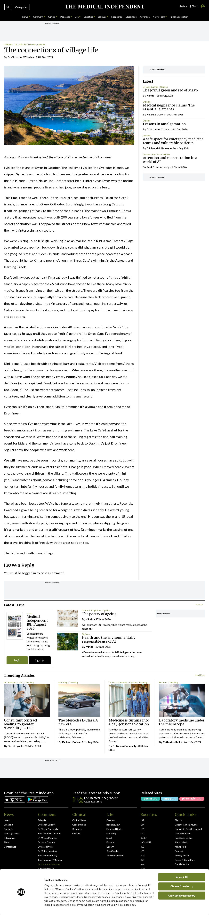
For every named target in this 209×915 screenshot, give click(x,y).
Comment (8, 44)
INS (142, 859)
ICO (143, 868)
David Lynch (15, 745)
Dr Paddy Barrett (46, 824)
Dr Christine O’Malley (49, 864)
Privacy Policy (182, 855)
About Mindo (181, 842)
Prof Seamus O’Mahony (50, 859)
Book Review (113, 824)
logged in (29, 573)
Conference (10, 846)
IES (142, 846)
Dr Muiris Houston (47, 851)
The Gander (112, 851)
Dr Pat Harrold (45, 846)
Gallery (110, 846)
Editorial (42, 820)
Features (163, 682)
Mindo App (180, 846)
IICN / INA (146, 842)
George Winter (46, 868)
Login (17, 660)
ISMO (144, 837)
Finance (110, 842)
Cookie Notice (182, 864)
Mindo (150, 95)
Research (77, 829)
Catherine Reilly (172, 742)
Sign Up (39, 660)
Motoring (62, 682)
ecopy (29, 613)
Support (179, 851)
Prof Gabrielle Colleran (49, 833)
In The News (10, 682)
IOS (143, 855)
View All (199, 604)
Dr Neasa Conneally (118, 682)
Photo (7, 842)
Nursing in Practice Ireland (188, 829)
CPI (143, 824)
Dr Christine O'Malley (25, 44)
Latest (20, 682)
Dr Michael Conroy (47, 837)
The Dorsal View (114, 855)
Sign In (178, 820)
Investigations (11, 833)
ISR (142, 820)
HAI (143, 864)
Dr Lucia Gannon (151, 87)
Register (184, 6)
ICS (142, 851)
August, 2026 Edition (93, 802)
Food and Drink (114, 829)
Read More (200, 675)
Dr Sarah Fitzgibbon (91, 610)
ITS (142, 829)
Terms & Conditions (185, 859)
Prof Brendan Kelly (161, 154)
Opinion (41, 44)
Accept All (182, 877)
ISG (143, 833)
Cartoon (110, 820)
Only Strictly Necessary (181, 895)
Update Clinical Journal (186, 824)
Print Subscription (184, 837)
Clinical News (79, 820)
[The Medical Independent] (104, 6)
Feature (76, 833)
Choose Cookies (179, 886)
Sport (109, 837)
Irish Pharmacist (183, 833)
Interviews (9, 837)
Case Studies (79, 824)
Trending (29, 682)
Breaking (8, 824)
